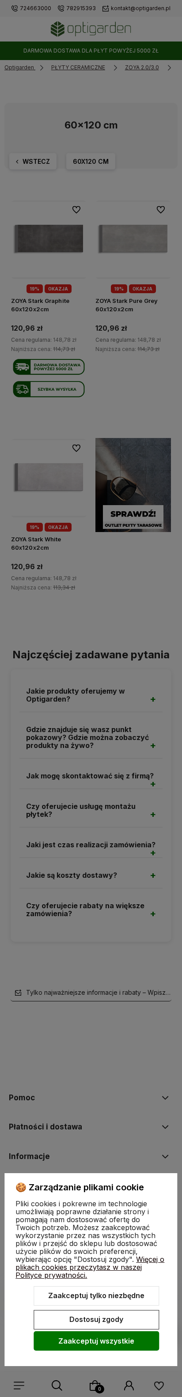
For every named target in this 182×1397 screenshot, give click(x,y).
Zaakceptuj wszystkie (96, 1341)
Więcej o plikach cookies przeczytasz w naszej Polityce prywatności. (89, 1267)
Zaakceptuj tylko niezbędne (96, 1295)
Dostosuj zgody (96, 1319)
